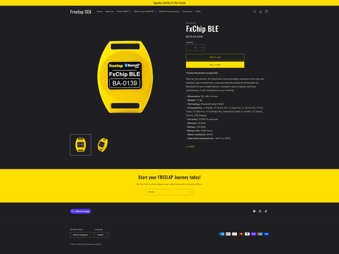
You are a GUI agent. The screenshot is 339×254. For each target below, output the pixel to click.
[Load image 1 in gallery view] (80, 144)
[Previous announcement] (71, 2)
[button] (124, 11)
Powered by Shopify (93, 244)
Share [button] (191, 146)
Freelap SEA (81, 244)
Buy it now (215, 65)
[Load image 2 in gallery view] (102, 144)
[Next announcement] (268, 2)
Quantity (189, 42)
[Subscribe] (190, 192)
